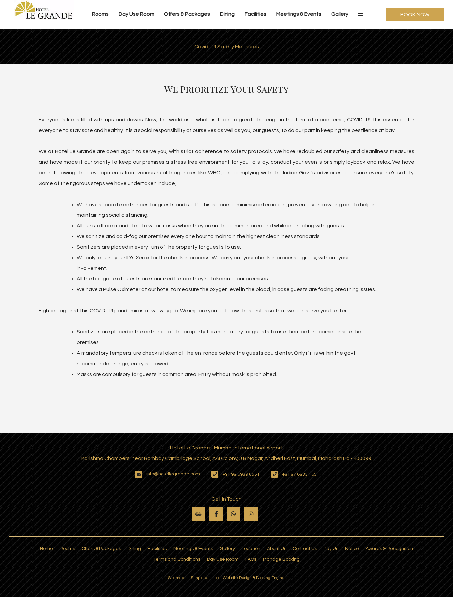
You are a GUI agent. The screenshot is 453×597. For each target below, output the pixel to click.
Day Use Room (136, 14)
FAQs (250, 559)
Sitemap (176, 578)
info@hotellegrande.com (173, 474)
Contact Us (305, 548)
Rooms (100, 14)
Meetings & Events (298, 14)
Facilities (255, 14)
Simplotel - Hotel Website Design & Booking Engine (238, 578)
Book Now (414, 14)
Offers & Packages (187, 14)
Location (251, 548)
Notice (352, 548)
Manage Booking (281, 559)
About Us (276, 548)
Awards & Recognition (389, 548)
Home (46, 548)
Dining (227, 14)
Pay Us (331, 548)
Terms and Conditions (176, 559)
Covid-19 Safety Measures (226, 46)
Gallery (339, 14)
